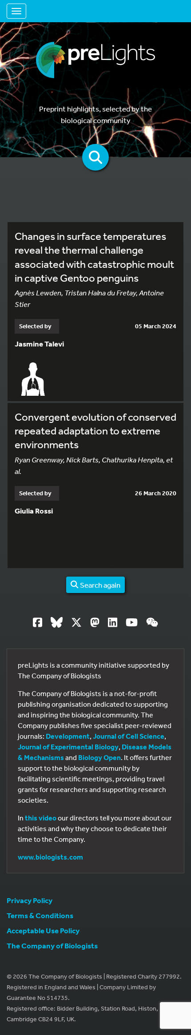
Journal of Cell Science (128, 736)
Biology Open (99, 757)
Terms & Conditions (40, 915)
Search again (99, 584)
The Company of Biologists (52, 945)
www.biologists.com (50, 856)
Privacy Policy (29, 900)
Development (68, 736)
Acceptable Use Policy (43, 930)
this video (40, 817)
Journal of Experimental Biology (68, 746)
